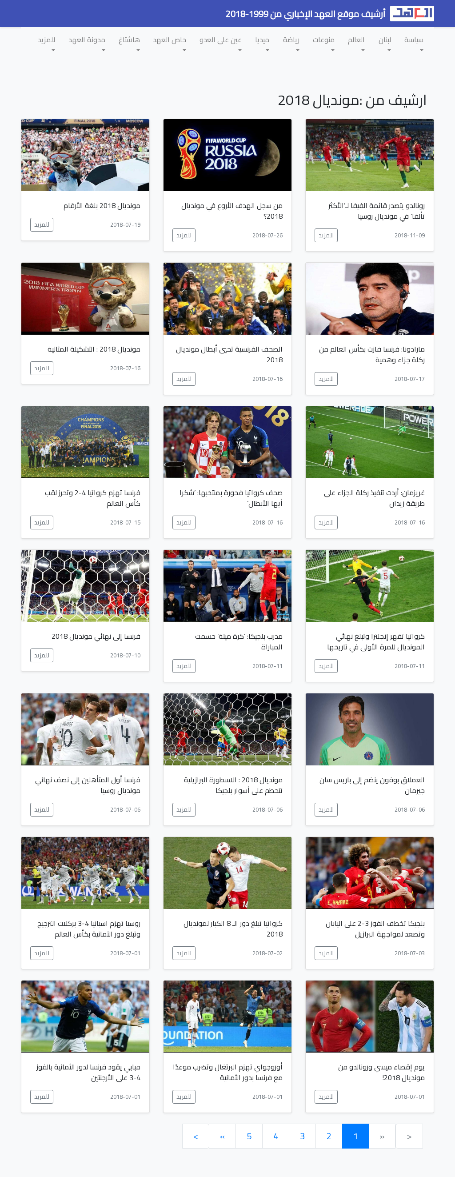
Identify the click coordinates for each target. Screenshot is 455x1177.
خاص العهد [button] (169, 39)
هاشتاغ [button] (129, 39)
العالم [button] (356, 39)
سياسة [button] (413, 39)
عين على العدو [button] (221, 39)
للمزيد (326, 235)
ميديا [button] (262, 39)
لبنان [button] (385, 39)
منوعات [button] (324, 39)
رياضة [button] (291, 39)
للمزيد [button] (46, 39)
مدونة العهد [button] (86, 39)
